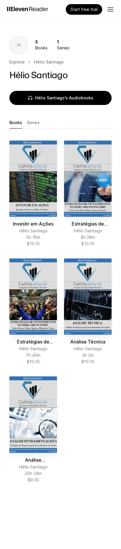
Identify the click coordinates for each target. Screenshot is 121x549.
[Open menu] (110, 9)
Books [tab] (15, 122)
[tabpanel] (60, 312)
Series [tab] (33, 122)
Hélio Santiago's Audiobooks (64, 97)
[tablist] (60, 123)
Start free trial (84, 9)
